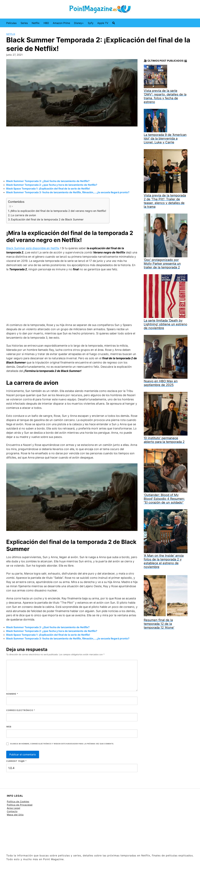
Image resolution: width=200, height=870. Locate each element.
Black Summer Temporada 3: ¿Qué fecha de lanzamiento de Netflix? (48, 181)
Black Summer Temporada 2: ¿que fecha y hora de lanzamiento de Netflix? (51, 184)
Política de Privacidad (19, 804)
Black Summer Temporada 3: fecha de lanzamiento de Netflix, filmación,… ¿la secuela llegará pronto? (67, 192)
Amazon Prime (61, 23)
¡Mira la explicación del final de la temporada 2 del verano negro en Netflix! (58, 210)
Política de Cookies (18, 801)
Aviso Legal (13, 808)
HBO (46, 23)
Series (24, 23)
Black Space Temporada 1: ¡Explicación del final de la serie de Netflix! (48, 188)
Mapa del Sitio (15, 814)
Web (8, 726)
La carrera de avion (23, 215)
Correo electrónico (20, 710)
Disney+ (79, 23)
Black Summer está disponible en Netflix (32, 248)
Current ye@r (16, 761)
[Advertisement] (72, 153)
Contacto (12, 811)
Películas (11, 23)
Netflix (36, 23)
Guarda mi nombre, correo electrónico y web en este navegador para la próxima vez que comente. (62, 744)
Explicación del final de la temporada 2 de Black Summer (47, 219)
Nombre (12, 694)
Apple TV (102, 23)
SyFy (90, 23)
